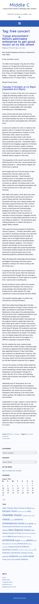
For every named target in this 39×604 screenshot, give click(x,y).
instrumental (23, 527)
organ (17, 540)
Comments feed (7, 582)
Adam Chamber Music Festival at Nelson (17, 508)
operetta (24, 536)
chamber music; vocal (28, 515)
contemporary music (13, 523)
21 (23, 490)
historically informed (10, 526)
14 (23, 488)
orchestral (5, 436)
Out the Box (22, 598)
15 (27, 488)
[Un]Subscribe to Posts (9, 587)
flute (26, 524)
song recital (13, 546)
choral (5, 519)
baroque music (9, 511)
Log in (4, 577)
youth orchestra (21, 559)
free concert (29, 434)
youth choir (11, 559)
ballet (33, 508)
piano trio (8, 544)
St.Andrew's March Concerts (26, 550)
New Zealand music (20, 530)
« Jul (3, 500)
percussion (23, 540)
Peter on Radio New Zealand (11, 471)
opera (10, 536)
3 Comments (6, 438)
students (13, 556)
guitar (31, 523)
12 (13, 488)
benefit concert (22, 511)
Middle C (19, 5)
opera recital (17, 536)
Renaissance (22, 543)
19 (13, 490)
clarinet (12, 520)
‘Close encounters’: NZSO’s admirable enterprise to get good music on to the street (18, 40)
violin (25, 556)
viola (20, 556)
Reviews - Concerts (14, 434)
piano (30, 540)
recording (14, 544)
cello (29, 511)
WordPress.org (7, 584)
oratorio (29, 536)
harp (35, 523)
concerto (18, 519)
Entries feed (6, 580)
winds (4, 559)
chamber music (12, 515)
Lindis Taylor (21, 48)
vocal (31, 556)
